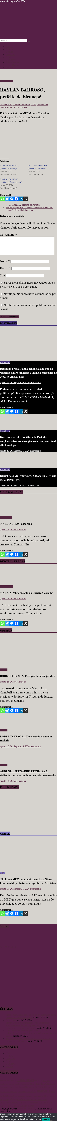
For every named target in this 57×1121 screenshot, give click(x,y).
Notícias (9, 46)
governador (41, 1086)
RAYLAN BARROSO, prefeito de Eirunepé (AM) (11, 181)
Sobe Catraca (6, 517)
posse (5, 1100)
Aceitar (46, 1119)
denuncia (4, 107)
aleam (13, 1080)
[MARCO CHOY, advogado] (8, 512)
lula (34, 1091)
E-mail (5, 268)
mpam (5, 1096)
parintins (48, 1095)
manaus (43, 1090)
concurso (26, 1084)
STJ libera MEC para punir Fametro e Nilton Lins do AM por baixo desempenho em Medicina (28, 881)
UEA (16, 1105)
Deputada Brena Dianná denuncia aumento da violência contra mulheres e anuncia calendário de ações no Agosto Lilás (28, 372)
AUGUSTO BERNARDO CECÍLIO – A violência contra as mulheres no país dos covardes (28, 773)
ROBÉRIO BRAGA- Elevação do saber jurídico (27, 676)
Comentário (8, 234)
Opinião (9, 52)
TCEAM (9, 1106)
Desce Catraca (6, 81)
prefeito (12, 1099)
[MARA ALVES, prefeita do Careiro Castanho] (8, 581)
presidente (4, 1102)
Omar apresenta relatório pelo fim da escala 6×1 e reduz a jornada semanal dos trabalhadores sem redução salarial (31, 1033)
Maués (53, 1092)
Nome (5, 261)
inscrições (22, 1091)
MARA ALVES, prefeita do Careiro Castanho (26, 593)
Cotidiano (10, 54)
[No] (51, 1120)
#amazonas (5, 1080)
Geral (8, 57)
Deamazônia (4, 1087)
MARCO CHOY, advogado (16, 524)
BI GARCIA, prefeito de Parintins (23, 205)
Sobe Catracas (12, 62)
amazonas (25, 1079)
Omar (15, 1096)
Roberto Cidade (18, 1102)
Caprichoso (4, 1084)
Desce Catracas (13, 65)
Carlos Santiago (15, 1084)
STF (44, 1103)
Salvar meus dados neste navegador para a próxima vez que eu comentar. (27, 284)
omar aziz (21, 1096)
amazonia (38, 1080)
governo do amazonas (8, 1092)
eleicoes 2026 (13, 1087)
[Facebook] (16, 199)
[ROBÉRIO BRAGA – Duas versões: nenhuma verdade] (9, 725)
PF (1, 1099)
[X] (25, 199)
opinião (37, 1096)
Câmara (32, 1084)
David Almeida (45, 1083)
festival (22, 1087)
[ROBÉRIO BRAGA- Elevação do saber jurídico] (28, 665)
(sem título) (11, 1020)
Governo (52, 1087)
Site (2, 275)
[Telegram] (7, 199)
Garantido (29, 1087)
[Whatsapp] (2, 199)
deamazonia (42, 104)
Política (9, 67)
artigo (46, 1080)
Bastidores (10, 59)
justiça (29, 1091)
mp (11, 107)
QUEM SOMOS (8, 947)
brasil (52, 1080)
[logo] (7, 944)
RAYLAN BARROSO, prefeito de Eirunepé (9, 167)
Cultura (9, 49)
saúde (40, 1103)
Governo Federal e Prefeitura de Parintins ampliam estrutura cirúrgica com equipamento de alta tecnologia (28, 441)
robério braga (32, 1103)
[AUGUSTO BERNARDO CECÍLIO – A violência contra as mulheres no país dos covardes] (9, 760)
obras (11, 1096)
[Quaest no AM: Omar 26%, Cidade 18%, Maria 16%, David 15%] (9, 464)
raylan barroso (20, 107)
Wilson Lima (27, 1105)
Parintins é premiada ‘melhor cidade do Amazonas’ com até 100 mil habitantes (29, 208)
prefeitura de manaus (37, 1099)
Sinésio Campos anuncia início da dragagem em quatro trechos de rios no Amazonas (31, 1016)
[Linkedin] (21, 199)
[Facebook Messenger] (11, 199)
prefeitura (22, 1099)
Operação (29, 1096)
